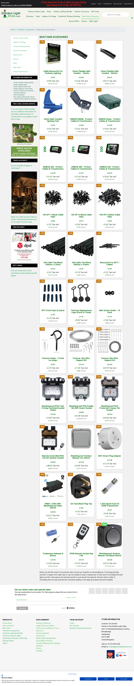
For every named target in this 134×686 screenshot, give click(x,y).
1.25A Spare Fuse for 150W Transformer (109, 505)
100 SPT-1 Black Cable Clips (53, 215)
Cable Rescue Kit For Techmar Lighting (52, 72)
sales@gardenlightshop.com (120, 647)
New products (8, 626)
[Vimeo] (118, 591)
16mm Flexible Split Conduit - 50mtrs (109, 72)
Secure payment (42, 633)
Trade (37, 16)
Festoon (84, 21)
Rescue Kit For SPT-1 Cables (109, 263)
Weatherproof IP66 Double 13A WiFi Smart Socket (81, 407)
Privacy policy (72, 674)
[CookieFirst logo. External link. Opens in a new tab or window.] (2, 676)
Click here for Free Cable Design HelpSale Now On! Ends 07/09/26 (63, 4)
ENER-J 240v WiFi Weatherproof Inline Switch (53, 506)
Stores (38, 648)
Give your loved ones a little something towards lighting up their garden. (24, 273)
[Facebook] (92, 591)
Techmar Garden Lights (36, 11)
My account (74, 626)
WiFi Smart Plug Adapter (109, 456)
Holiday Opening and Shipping (48, 643)
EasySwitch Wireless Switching (69, 16)
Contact (39, 651)
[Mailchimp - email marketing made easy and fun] (68, 608)
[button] (131, 19)
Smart (49, 11)
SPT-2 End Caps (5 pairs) (52, 310)
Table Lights (93, 21)
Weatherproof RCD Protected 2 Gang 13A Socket (109, 408)
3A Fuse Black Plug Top (81, 504)
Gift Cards (95, 11)
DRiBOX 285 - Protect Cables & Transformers (81, 168)
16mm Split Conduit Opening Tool (53, 120)
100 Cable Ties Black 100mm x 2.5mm (52, 263)
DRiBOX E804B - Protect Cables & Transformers (81, 120)
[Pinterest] (111, 591)
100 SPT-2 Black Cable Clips (81, 215)
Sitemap (39, 646)
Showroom (40, 636)
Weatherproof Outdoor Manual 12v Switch (81, 457)
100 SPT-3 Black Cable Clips (109, 215)
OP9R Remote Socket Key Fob (81, 554)
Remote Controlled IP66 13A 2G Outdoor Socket (53, 457)
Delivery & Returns (43, 623)
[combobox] (116, 15)
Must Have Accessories (90, 16)
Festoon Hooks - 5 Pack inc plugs (53, 359)
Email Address (22, 600)
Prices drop (7, 623)
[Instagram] (125, 591)
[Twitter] (98, 591)
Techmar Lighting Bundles (62, 11)
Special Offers (74, 21)
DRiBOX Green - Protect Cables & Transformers (109, 120)
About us (39, 631)
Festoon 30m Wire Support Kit (109, 359)
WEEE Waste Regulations (46, 638)
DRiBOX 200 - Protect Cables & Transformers (53, 168)
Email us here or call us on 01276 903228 (16, 5)
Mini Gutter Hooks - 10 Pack (109, 311)
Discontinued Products (20, 71)
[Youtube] (105, 591)
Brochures (29, 16)
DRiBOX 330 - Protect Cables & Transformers (109, 168)
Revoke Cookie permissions (81, 628)
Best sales (7, 628)
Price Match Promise (44, 641)
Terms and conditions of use (47, 628)
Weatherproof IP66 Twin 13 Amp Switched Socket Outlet (52, 408)
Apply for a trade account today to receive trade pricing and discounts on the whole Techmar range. (24, 219)
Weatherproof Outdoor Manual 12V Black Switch (109, 554)
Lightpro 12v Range (49, 16)
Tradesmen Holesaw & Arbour (53, 554)
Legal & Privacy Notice (45, 626)
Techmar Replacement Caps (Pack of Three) (81, 311)
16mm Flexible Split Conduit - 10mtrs (81, 72)
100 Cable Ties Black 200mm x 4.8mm (81, 263)
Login (72, 623)
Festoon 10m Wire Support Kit (81, 359)
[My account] (131, 14)
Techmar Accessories (81, 11)
